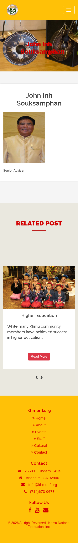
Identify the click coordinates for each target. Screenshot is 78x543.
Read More (39, 356)
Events (40, 432)
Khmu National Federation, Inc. (49, 525)
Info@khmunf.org (42, 485)
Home (41, 418)
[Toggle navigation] (69, 10)
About (41, 425)
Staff (41, 439)
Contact (40, 452)
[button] (6, 384)
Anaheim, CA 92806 (42, 478)
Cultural (40, 445)
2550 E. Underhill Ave (43, 471)
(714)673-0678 (42, 492)
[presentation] (36, 376)
